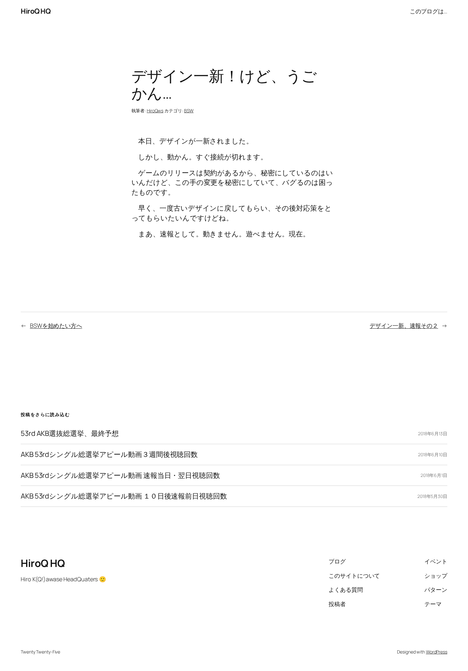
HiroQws (155, 111)
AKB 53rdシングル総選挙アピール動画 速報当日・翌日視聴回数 (120, 475)
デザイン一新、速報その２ (404, 325)
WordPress (436, 652)
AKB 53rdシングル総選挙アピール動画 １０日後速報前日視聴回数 (124, 496)
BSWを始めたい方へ (56, 325)
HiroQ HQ (35, 11)
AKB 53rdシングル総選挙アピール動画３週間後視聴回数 (109, 454)
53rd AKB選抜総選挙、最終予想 (70, 433)
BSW (189, 111)
